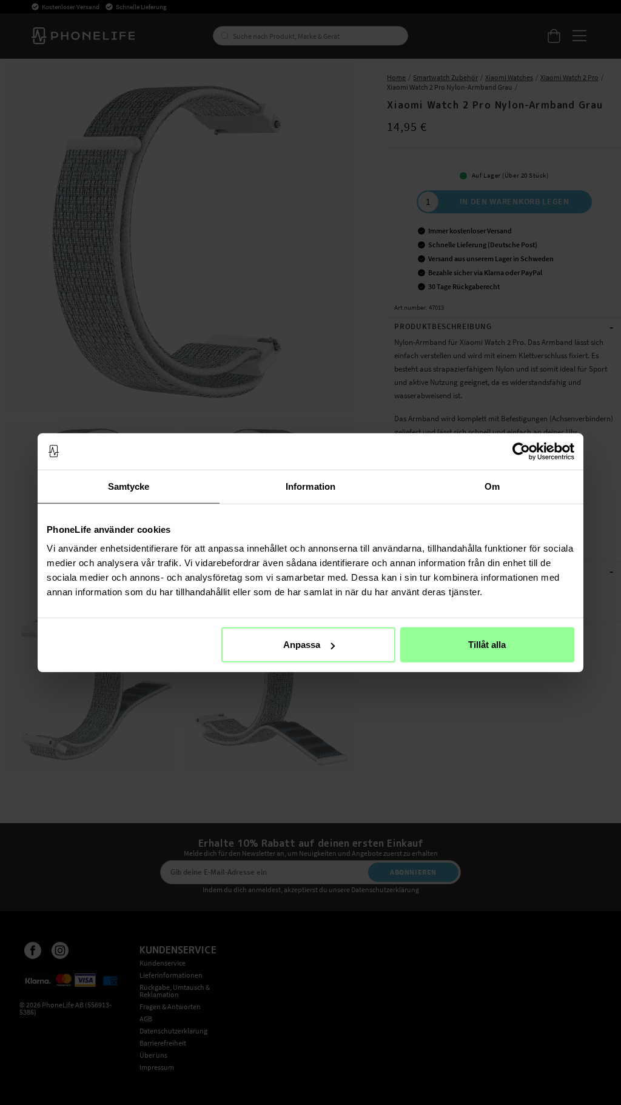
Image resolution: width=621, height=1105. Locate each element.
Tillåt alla (487, 644)
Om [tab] (492, 486)
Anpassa (301, 644)
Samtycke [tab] (129, 486)
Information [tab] (310, 486)
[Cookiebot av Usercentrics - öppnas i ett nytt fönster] (521, 451)
